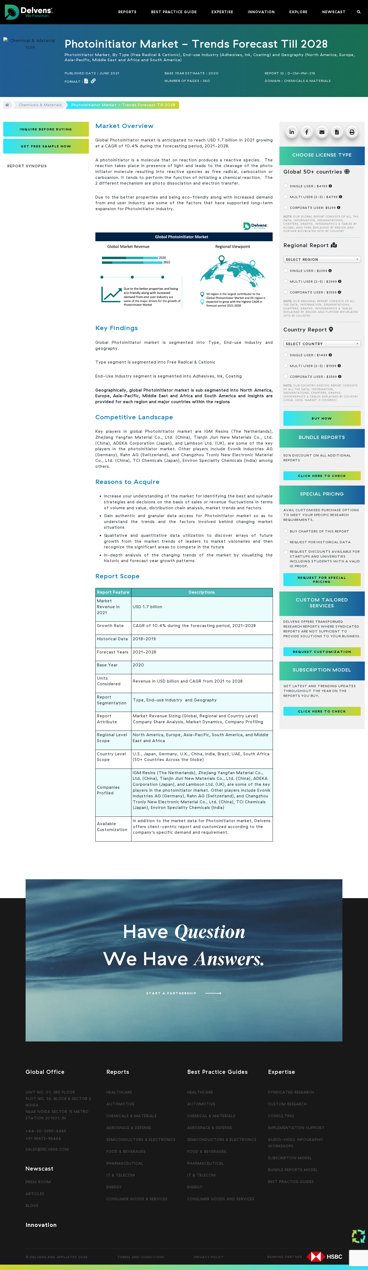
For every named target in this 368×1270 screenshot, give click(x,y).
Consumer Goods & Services (137, 1199)
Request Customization (322, 652)
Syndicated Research (291, 1092)
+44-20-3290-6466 (46, 1131)
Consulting (281, 1116)
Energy (114, 1187)
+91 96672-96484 (43, 1138)
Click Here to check (322, 476)
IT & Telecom (120, 1175)
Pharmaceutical (124, 1163)
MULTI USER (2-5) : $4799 (314, 197)
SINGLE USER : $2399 (309, 271)
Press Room (38, 1182)
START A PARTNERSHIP (171, 993)
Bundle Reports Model (293, 1170)
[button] (127, 12)
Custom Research (287, 1104)
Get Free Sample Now (46, 146)
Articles (35, 1194)
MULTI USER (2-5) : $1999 (314, 366)
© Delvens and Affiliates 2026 (57, 1257)
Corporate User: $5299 (313, 208)
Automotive (120, 1104)
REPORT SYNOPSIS (27, 166)
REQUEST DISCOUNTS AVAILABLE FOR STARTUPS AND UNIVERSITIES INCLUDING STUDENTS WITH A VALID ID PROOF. (325, 558)
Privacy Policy (209, 1257)
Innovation (41, 1224)
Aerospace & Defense (128, 1128)
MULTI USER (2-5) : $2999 (314, 281)
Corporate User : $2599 (314, 377)
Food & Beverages (125, 1151)
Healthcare (119, 1092)
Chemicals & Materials (40, 105)
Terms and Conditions (140, 1257)
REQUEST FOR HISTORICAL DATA (320, 542)
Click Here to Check (322, 711)
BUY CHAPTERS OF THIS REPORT (319, 531)
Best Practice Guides (291, 1181)
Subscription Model (290, 1158)
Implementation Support (296, 1128)
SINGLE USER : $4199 (309, 186)
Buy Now (322, 418)
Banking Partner (284, 1256)
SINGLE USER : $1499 (309, 355)
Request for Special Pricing (322, 580)
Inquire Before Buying (46, 129)
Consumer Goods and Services (220, 1199)
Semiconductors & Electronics (141, 1139)
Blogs (32, 1205)
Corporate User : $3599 (314, 292)
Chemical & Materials (211, 1116)
